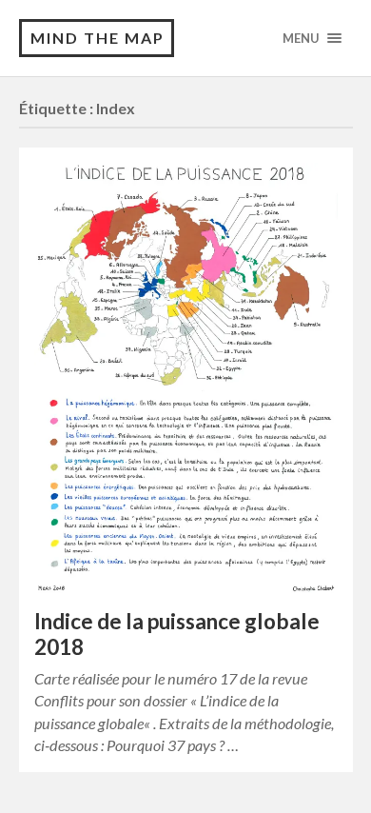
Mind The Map (97, 38)
